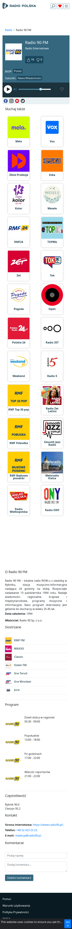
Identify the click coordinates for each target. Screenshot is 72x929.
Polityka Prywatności (16, 912)
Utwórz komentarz (19, 878)
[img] (66, 6)
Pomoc (7, 899)
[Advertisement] (36, 19)
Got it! (68, 923)
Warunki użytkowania (16, 905)
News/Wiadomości (29, 78)
